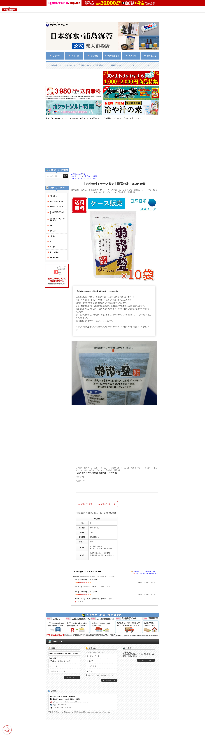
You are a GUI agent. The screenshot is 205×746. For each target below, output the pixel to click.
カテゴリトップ (76, 174)
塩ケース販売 (91, 178)
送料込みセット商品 (90, 176)
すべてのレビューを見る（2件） (145, 571)
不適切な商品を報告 (109, 513)
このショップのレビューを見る (145, 573)
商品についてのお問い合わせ (88, 513)
